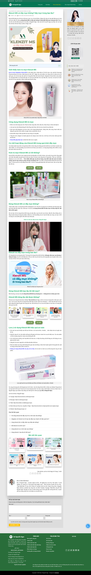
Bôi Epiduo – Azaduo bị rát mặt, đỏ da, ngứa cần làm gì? (77, 91)
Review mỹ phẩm (50, 551)
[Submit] (76, 1)
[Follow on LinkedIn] (78, 38)
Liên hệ (80, 4)
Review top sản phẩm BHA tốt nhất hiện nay (77, 80)
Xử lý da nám (49, 540)
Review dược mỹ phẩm (21, 11)
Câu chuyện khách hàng (70, 4)
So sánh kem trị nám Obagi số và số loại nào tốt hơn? (76, 85)
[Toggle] (10, 415)
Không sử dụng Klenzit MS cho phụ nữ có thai (22, 348)
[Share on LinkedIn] (40, 473)
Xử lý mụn (28, 11)
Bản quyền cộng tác (31, 538)
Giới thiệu (48, 4)
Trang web (47, 515)
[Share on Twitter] (33, 473)
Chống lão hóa (49, 547)
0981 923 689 (14, 550)
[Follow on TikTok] (71, 38)
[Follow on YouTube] (80, 38)
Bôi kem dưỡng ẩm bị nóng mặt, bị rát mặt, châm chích (77, 75)
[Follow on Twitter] (73, 38)
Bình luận (11, 504)
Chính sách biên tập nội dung (34, 544)
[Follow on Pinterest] (76, 38)
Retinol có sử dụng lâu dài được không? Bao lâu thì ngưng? (77, 70)
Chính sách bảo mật (31, 542)
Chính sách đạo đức (32, 547)
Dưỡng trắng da (50, 542)
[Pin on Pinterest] (38, 473)
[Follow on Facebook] (68, 38)
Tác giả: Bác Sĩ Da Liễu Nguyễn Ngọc (26, 15)
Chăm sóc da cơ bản (51, 544)
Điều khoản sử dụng (32, 549)
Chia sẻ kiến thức (57, 4)
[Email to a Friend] (35, 473)
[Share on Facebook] (30, 473)
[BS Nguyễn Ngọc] (15, 4)
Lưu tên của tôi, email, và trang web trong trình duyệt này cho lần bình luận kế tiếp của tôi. (31, 521)
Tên (10, 515)
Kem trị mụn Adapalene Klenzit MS (18, 72)
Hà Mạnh (57, 572)
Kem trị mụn (49, 549)
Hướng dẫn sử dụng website (34, 551)
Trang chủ (40, 4)
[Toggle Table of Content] (58, 66)
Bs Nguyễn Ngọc (16, 552)
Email (28, 515)
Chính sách (29, 540)
